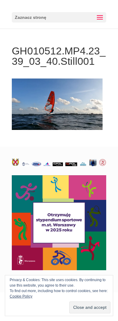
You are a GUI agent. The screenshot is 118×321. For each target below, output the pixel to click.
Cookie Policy (21, 296)
